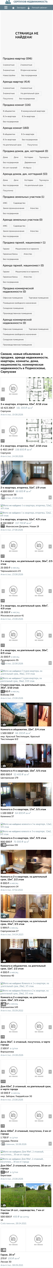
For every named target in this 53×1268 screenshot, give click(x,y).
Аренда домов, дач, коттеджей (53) (25, 174)
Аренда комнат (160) (16, 128)
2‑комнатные (26, 65)
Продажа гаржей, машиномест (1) (24, 242)
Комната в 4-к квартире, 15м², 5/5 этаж (23, 771)
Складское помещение (13, 308)
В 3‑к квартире (28, 117)
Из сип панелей (10, 168)
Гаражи (6, 249)
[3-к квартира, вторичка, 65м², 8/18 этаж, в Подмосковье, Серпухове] (13, 401)
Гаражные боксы (10, 254)
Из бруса (27, 168)
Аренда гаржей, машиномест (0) (23, 265)
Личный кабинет (39, 8)
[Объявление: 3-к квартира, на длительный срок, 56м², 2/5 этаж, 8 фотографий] (13, 558)
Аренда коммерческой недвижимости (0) (17, 321)
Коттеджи (28, 157)
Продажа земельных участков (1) (23, 197)
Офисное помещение (13, 298)
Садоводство (19, 203)
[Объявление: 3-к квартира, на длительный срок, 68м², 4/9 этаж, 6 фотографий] (13, 602)
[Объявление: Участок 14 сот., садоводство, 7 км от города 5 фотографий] (26, 1207)
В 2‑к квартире (9, 117)
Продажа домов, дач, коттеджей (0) (25, 151)
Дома (5, 157)
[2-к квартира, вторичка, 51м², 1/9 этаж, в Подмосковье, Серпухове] (13, 484)
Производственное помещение (17, 313)
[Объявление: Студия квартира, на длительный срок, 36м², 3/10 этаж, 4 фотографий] (26, 673)
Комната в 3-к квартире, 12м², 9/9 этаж (23, 838)
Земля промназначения (13, 208)
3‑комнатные (9, 70)
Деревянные (30, 163)
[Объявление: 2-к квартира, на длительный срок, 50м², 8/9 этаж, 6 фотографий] (13, 647)
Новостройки (9, 76)
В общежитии (9, 111)
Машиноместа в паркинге (27, 249)
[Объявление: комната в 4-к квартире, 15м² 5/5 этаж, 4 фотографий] (26, 768)
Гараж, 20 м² (8, 1255)
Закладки (21, 8)
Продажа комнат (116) (17, 105)
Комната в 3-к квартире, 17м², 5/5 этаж (23, 809)
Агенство (34, 208)
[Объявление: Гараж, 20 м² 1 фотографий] (26, 1251)
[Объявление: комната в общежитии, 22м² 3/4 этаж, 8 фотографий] (26, 726)
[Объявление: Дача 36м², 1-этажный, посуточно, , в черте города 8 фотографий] (13, 1039)
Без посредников (29, 76)
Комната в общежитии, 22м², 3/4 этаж (23, 729)
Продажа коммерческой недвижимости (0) (18, 290)
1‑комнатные (8, 65)
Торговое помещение (38, 298)
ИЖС (5, 203)
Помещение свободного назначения (19, 303)
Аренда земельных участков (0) (22, 220)
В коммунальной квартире (33, 111)
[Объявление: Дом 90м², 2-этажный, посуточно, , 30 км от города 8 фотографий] (26, 1154)
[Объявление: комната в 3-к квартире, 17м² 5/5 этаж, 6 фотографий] (26, 806)
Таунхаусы (44, 157)
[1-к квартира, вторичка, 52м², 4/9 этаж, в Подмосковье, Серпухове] (26, 508)
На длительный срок (30, 93)
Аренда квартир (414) (16, 82)
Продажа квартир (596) (17, 58)
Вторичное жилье (29, 70)
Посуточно (8, 99)
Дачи (16, 157)
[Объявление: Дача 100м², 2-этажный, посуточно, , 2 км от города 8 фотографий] (13, 1128)
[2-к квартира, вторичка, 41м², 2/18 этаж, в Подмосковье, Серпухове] (13, 443)
